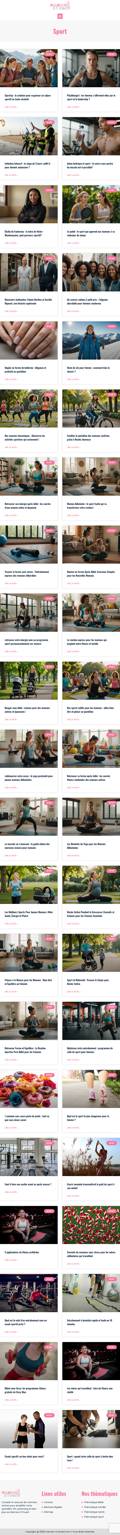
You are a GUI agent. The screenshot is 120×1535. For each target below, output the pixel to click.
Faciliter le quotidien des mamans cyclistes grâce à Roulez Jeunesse (88, 437)
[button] (60, 16)
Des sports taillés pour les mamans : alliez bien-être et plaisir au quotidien (90, 709)
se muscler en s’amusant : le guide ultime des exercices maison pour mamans (27, 846)
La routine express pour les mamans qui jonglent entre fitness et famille (87, 642)
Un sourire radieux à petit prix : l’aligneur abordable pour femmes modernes (87, 301)
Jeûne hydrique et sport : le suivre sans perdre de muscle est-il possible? (90, 165)
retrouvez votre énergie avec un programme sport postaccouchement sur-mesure (26, 642)
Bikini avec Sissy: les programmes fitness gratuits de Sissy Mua (25, 1390)
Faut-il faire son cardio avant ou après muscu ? (28, 1184)
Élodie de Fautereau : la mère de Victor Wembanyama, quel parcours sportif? (24, 233)
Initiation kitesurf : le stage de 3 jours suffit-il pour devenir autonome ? (27, 165)
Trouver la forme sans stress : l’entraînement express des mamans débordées (27, 573)
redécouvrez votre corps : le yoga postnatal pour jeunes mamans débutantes (29, 778)
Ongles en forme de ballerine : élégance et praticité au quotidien (25, 369)
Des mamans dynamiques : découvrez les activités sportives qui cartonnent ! (25, 437)
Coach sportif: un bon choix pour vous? (24, 1456)
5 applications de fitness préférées (22, 1252)
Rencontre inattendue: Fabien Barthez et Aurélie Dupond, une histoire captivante (28, 301)
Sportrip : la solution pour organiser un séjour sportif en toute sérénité (28, 97)
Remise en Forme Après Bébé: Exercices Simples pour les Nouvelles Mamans (91, 573)
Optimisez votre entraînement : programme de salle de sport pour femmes (90, 1050)
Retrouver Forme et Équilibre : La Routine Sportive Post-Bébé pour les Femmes (25, 1050)
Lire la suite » (11, 107)
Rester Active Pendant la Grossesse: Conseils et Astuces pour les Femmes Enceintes (90, 914)
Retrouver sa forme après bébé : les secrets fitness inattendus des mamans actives (88, 778)
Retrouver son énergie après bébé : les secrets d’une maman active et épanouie (28, 505)
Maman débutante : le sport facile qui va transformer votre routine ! (87, 505)
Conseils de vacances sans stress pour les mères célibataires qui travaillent (91, 1254)
